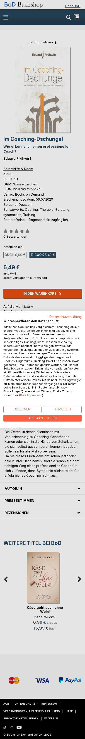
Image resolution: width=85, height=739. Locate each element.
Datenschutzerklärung (65, 317)
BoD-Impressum (31, 395)
